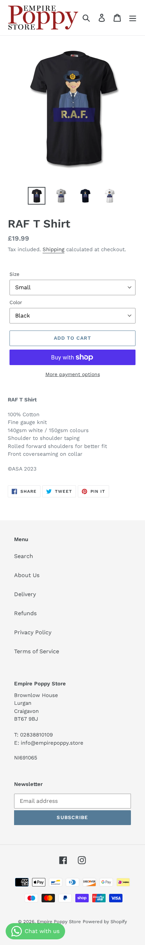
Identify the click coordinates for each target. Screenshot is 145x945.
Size (14, 274)
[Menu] (132, 18)
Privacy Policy (32, 632)
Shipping (53, 249)
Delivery (25, 594)
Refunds (25, 613)
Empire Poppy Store (59, 921)
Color (16, 302)
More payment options (72, 374)
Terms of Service (36, 651)
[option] (37, 195)
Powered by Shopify (105, 921)
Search (23, 556)
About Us (26, 575)
